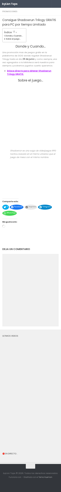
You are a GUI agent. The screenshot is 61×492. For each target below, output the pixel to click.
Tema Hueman (45, 477)
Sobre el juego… (13, 39)
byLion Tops (10, 4)
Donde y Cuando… (14, 35)
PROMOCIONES (9, 11)
